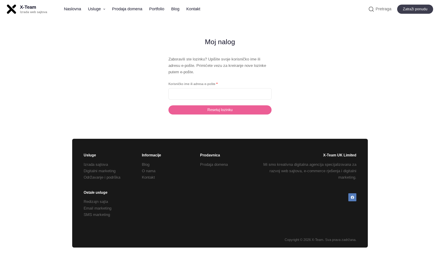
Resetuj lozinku (220, 110)
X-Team (28, 7)
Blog (175, 9)
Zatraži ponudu (415, 9)
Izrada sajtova (96, 164)
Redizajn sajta (96, 201)
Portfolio (156, 9)
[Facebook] (352, 197)
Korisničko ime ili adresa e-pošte (200, 84)
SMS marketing (97, 215)
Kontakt (193, 9)
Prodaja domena (127, 9)
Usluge (94, 9)
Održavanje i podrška (102, 177)
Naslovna (72, 9)
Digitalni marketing (100, 171)
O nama (148, 171)
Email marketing (97, 208)
